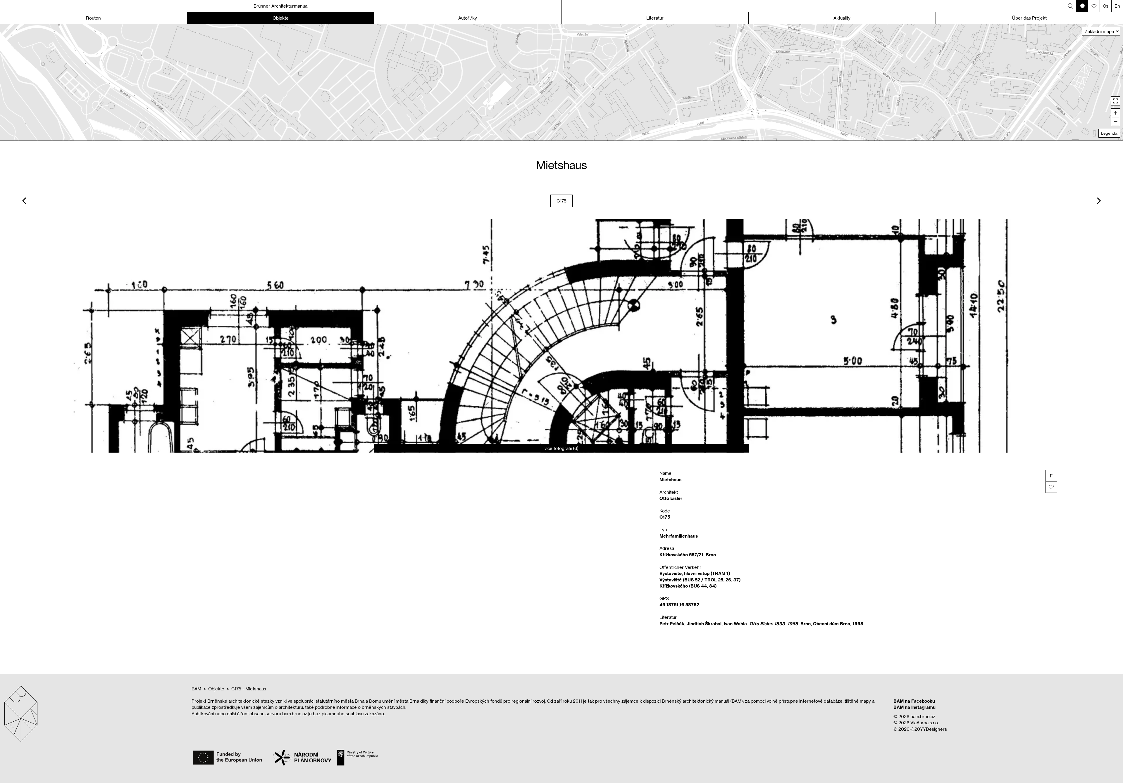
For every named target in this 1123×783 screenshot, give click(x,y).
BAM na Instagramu (914, 707)
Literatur (655, 17)
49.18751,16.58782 (679, 604)
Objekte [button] (281, 17)
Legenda (1109, 133)
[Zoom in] (1115, 113)
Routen (93, 17)
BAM (196, 688)
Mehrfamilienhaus (678, 535)
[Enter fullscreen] (1115, 101)
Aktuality (841, 17)
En (1117, 5)
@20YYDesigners (928, 729)
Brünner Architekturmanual (281, 5)
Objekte (216, 688)
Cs (1105, 5)
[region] (561, 82)
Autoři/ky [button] (467, 17)
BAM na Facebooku (914, 701)
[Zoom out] (1115, 121)
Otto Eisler (670, 498)
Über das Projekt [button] (1029, 17)
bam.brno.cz (922, 716)
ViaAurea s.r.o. (924, 722)
